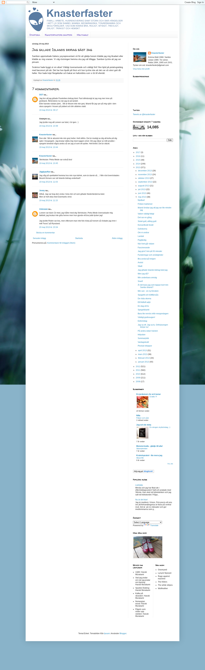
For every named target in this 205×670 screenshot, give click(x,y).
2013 (138, 167)
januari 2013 (144, 362)
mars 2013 (143, 354)
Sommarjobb (143, 338)
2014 (138, 164)
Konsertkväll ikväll (145, 225)
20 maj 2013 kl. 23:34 (48, 227)
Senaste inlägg (39, 238)
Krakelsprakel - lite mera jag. (149, 455)
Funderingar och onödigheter (150, 255)
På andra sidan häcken (148, 331)
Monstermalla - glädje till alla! (149, 446)
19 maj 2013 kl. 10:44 (48, 147)
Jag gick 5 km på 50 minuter (150, 251)
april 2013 (142, 350)
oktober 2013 (144, 178)
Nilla (138, 415)
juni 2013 (142, 193)
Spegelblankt (143, 310)
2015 (138, 160)
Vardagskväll (143, 342)
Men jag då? (143, 274)
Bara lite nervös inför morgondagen (153, 313)
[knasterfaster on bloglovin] (143, 472)
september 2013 (145, 182)
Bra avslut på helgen (147, 259)
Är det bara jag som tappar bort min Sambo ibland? (153, 286)
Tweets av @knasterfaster (144, 114)
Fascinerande (144, 247)
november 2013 (145, 174)
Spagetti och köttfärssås (148, 295)
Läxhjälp (139, 485)
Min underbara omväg (147, 277)
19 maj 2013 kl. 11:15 (48, 200)
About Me (140, 458)
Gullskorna (142, 229)
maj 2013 (142, 197)
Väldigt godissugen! (146, 317)
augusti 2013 (144, 186)
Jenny (42, 190)
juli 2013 (142, 189)
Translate (154, 525)
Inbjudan (141, 334)
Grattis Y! (153, 397)
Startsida (34, 34)
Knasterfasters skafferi (58, 34)
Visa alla (170, 464)
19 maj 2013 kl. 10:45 (48, 163)
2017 (138, 152)
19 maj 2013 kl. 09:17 (48, 110)
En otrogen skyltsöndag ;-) (160, 427)
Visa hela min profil (141, 69)
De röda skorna (144, 298)
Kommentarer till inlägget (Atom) (61, 243)
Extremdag (142, 321)
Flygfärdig (142, 240)
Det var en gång (145, 217)
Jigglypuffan (44, 172)
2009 (138, 378)
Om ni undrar (143, 232)
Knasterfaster (45, 134)
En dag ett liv (143, 306)
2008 (138, 381)
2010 (138, 374)
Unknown (43, 209)
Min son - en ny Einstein (148, 291)
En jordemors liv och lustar (148, 394)
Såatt (140, 266)
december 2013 (145, 171)
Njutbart (141, 200)
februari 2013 (144, 358)
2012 (138, 366)
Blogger (123, 633)
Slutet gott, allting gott (147, 221)
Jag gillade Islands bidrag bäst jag (153, 270)
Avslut (140, 262)
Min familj (82, 34)
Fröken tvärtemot (145, 204)
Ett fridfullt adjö (144, 302)
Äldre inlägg (117, 238)
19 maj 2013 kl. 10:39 (48, 126)
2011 (138, 370)
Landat (141, 236)
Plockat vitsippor (145, 346)
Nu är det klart (141, 500)
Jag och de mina (143, 425)
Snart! (140, 281)
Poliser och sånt (142, 418)
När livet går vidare (146, 244)
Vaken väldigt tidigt (146, 214)
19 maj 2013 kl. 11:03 (48, 182)
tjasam (107, 633)
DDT (41, 95)
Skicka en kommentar (45, 233)
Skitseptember (142, 448)
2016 (138, 156)
